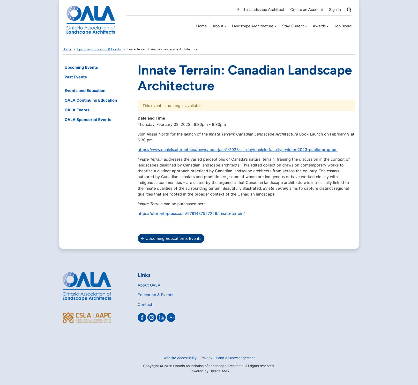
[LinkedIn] (161, 317)
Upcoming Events (81, 67)
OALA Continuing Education (91, 100)
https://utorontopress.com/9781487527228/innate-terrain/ (191, 213)
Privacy (206, 358)
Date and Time (151, 118)
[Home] (91, 20)
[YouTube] (171, 317)
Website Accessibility (180, 358)
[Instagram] (151, 317)
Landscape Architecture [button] (252, 26)
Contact (145, 304)
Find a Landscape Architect (260, 9)
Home (201, 26)
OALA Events (77, 109)
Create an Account (306, 9)
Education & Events (155, 294)
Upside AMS (219, 371)
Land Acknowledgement (235, 358)
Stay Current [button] (293, 26)
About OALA (149, 285)
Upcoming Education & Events (99, 49)
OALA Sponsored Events (88, 119)
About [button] (218, 26)
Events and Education (85, 90)
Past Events (76, 77)
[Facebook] (142, 317)
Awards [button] (319, 26)
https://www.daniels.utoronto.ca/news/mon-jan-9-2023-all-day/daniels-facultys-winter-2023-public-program (237, 149)
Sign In (335, 9)
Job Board (342, 26)
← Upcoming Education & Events (171, 238)
